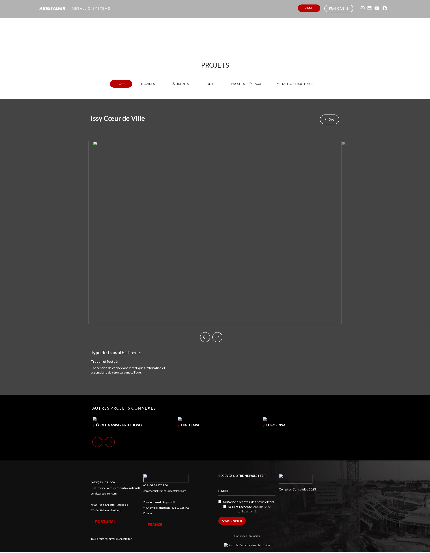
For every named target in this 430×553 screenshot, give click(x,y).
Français (337, 8)
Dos (330, 119)
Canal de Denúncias (247, 536)
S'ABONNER (232, 520)
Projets (215, 65)
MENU (309, 8)
